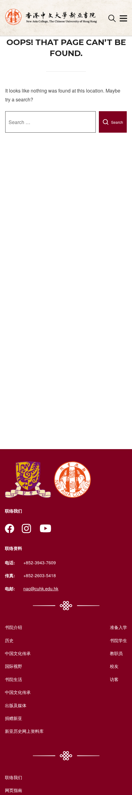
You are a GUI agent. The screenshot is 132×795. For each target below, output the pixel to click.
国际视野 (13, 666)
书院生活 (13, 679)
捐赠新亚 (13, 718)
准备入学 (118, 627)
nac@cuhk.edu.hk (40, 588)
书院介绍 (13, 627)
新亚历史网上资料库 (24, 731)
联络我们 (13, 777)
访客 (114, 679)
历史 (9, 640)
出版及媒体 (15, 705)
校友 (114, 666)
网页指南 (13, 790)
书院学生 (118, 640)
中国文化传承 (18, 653)
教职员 (116, 653)
